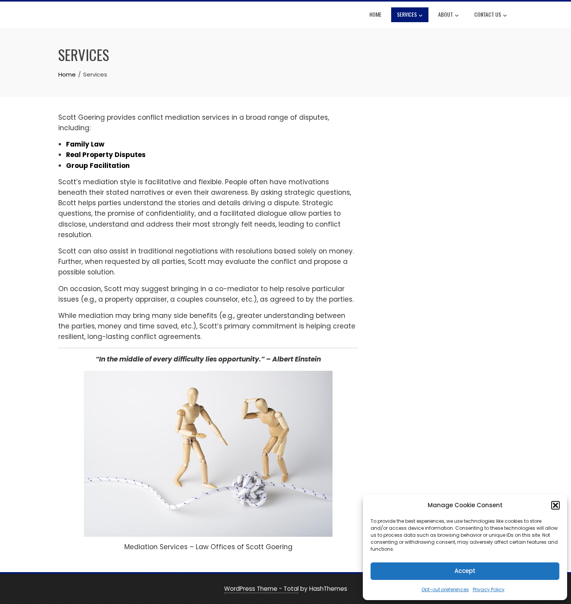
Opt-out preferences (445, 589)
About (445, 14)
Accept (464, 571)
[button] (555, 505)
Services (407, 14)
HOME (375, 14)
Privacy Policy (489, 589)
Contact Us (487, 14)
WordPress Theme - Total (261, 589)
